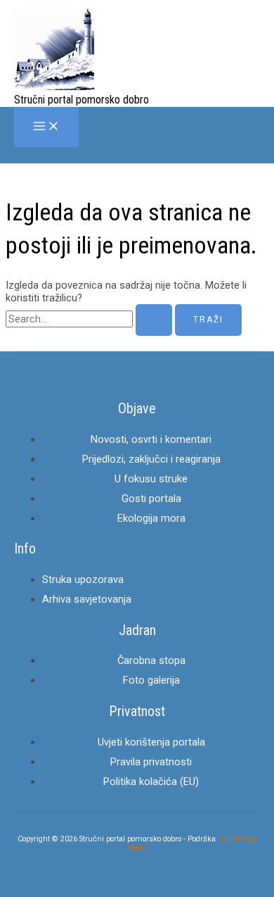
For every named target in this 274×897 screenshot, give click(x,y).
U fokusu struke (151, 478)
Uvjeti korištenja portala (151, 742)
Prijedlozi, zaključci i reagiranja (151, 459)
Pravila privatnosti (151, 761)
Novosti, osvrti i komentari (151, 439)
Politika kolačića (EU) (151, 781)
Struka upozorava (83, 579)
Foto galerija (151, 680)
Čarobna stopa (151, 660)
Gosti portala (151, 498)
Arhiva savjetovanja (86, 599)
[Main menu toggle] (46, 127)
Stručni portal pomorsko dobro (81, 99)
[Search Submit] (154, 320)
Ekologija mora (151, 518)
